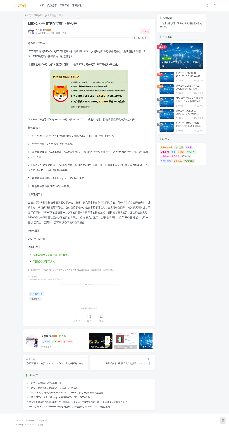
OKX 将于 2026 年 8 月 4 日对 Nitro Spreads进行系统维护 (189, 101)
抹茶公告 (165, 32)
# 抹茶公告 (35, 299)
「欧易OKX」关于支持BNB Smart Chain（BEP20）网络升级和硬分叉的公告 (66, 392)
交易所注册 (189, 160)
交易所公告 (50, 15)
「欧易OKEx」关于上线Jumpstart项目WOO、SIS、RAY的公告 (59, 397)
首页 (42, 5)
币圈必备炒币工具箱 (44, 261)
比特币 (181, 151)
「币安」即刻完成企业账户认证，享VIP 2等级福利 (53, 387)
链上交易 (179, 147)
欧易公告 (191, 151)
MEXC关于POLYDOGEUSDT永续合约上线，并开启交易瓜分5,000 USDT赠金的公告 (69, 406)
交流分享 (52, 5)
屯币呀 (40, 424)
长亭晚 (39, 29)
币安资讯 (176, 32)
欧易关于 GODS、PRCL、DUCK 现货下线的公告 (188, 87)
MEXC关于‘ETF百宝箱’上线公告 (52, 23)
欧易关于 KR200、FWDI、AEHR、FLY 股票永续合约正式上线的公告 (189, 126)
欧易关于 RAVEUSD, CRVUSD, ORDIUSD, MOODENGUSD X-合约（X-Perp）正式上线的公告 (189, 115)
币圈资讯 (77, 5)
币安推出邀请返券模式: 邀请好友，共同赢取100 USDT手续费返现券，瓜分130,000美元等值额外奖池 (78, 401)
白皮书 (189, 147)
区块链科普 (166, 160)
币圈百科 (64, 5)
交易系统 (178, 160)
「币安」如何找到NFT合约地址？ (45, 383)
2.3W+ (47, 341)
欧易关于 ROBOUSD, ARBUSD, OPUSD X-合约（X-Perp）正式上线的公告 (189, 76)
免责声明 (43, 420)
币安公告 (186, 32)
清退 (174, 151)
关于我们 (20, 420)
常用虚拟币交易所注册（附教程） (51, 255)
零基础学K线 (166, 147)
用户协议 (32, 420)
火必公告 (165, 151)
